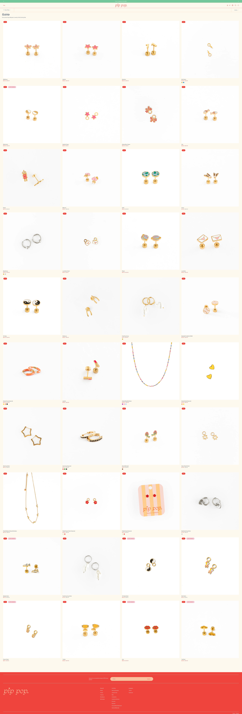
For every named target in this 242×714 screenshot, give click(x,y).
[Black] (7, 404)
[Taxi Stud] (210, 629)
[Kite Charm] (210, 566)
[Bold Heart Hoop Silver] (210, 501)
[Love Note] (210, 241)
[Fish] (210, 114)
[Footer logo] (15, 691)
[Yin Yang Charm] (150, 566)
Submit (148, 678)
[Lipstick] (91, 371)
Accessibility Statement (117, 705)
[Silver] (5, 274)
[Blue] (125, 404)
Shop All (102, 688)
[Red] (64, 534)
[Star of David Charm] (210, 436)
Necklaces (102, 696)
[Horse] (210, 177)
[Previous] (3, 1)
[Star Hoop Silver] (31, 436)
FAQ (113, 694)
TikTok (130, 690)
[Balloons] (91, 177)
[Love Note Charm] (91, 241)
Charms (102, 694)
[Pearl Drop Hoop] (150, 306)
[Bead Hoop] (31, 241)
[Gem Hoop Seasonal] (91, 436)
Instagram (131, 688)
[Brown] (122, 469)
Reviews (113, 703)
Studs (101, 690)
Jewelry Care (114, 692)
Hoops (101, 692)
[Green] (64, 469)
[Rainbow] (122, 404)
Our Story (114, 688)
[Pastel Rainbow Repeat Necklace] (31, 501)
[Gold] (182, 82)
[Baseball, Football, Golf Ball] (210, 306)
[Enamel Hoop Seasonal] (31, 371)
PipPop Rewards (115, 690)
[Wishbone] (91, 306)
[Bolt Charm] (210, 49)
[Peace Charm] (31, 629)
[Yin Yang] (31, 306)
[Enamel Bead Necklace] (150, 371)
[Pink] (124, 404)
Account (113, 701)
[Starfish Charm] (91, 114)
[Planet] (150, 241)
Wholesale (102, 699)
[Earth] (150, 177)
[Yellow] (3, 404)
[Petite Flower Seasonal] (150, 501)
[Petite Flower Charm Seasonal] (91, 501)
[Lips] (150, 629)
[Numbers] (150, 49)
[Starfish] (91, 49)
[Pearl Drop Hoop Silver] (91, 566)
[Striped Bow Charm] (150, 114)
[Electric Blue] (183, 82)
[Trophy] (91, 629)
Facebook (131, 692)
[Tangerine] (5, 404)
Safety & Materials (115, 707)
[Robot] (31, 177)
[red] (63, 469)
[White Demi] (31, 114)
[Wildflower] (31, 49)
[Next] (238, 1)
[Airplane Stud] (31, 566)
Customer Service (115, 699)
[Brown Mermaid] (150, 436)
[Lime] (63, 534)
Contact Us (114, 696)
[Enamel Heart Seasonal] (210, 371)
